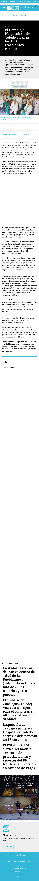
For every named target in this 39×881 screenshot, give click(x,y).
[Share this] (17, 82)
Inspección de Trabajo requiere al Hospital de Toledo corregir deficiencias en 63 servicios (20, 732)
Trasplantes (26, 134)
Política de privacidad (19, 868)
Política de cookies (19, 871)
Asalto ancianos (14, 1)
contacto (19, 876)
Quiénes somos (19, 874)
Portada (15, 15)
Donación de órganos (10, 134)
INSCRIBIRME (8, 846)
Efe (9, 126)
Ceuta (21, 1)
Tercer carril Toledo (30, 1)
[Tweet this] (22, 82)
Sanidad (22, 15)
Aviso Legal (19, 866)
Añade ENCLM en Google (20, 86)
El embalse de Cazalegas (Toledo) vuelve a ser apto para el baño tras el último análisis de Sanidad (18, 709)
